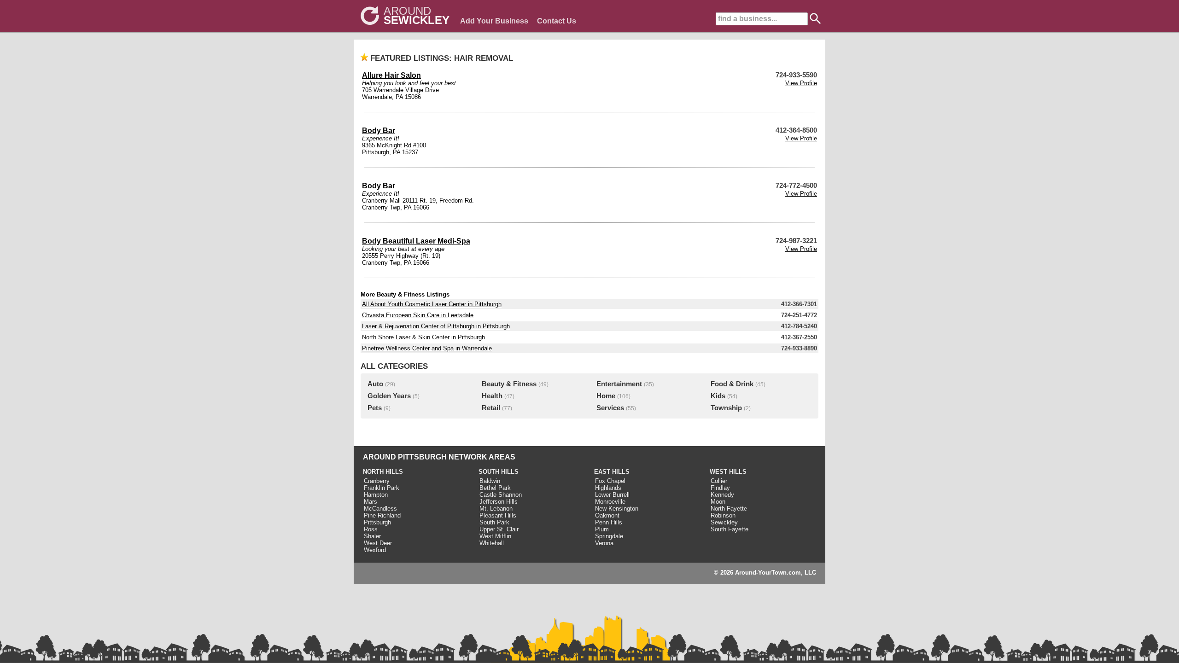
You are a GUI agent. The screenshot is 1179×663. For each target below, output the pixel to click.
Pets (375, 408)
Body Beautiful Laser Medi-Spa (416, 241)
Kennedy (722, 494)
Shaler (372, 536)
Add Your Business (494, 21)
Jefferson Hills (498, 501)
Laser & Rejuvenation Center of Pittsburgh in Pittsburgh (436, 326)
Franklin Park (381, 487)
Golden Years (389, 396)
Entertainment (619, 384)
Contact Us (556, 21)
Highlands (608, 487)
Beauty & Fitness (509, 384)
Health (492, 396)
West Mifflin (495, 536)
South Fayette (729, 529)
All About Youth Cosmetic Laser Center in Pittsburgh (432, 304)
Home (605, 396)
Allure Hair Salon (391, 75)
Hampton (376, 494)
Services (610, 408)
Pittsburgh (377, 522)
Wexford (375, 550)
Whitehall (491, 543)
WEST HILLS (728, 471)
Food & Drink (732, 384)
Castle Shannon (500, 494)
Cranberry (377, 480)
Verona (604, 543)
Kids (718, 396)
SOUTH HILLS (499, 471)
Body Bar (378, 130)
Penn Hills (608, 522)
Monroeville (610, 501)
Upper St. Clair (499, 529)
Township (726, 408)
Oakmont (607, 515)
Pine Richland (382, 515)
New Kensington (616, 508)
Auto (375, 384)
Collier (719, 480)
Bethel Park (495, 487)
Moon (718, 501)
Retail (491, 408)
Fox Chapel (610, 480)
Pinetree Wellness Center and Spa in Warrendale (427, 348)
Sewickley (724, 522)
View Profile (801, 83)
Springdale (609, 536)
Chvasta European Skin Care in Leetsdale (417, 315)
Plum (602, 529)
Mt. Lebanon (496, 508)
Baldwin (489, 480)
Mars (370, 501)
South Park (494, 522)
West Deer (378, 543)
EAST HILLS (612, 471)
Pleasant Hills (497, 515)
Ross (371, 529)
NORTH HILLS (383, 471)
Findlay (720, 487)
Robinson (723, 515)
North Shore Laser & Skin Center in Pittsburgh (423, 337)
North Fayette (729, 508)
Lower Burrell (612, 494)
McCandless (380, 508)
